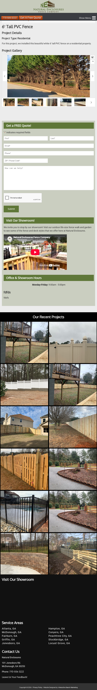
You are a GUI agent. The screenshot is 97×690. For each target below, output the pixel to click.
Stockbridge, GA (58, 639)
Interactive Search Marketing (68, 687)
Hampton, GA (56, 628)
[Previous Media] (5, 76)
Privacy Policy (37, 687)
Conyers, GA (56, 632)
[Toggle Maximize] (93, 57)
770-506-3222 (10, 18)
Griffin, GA (8, 639)
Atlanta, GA (9, 628)
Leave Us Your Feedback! (14, 677)
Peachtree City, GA (60, 635)
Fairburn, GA (9, 635)
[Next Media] (93, 76)
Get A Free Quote (30, 17)
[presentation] (23, 198)
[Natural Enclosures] (48, 6)
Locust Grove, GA (59, 643)
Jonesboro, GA (11, 643)
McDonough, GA (11, 632)
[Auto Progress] (93, 62)
